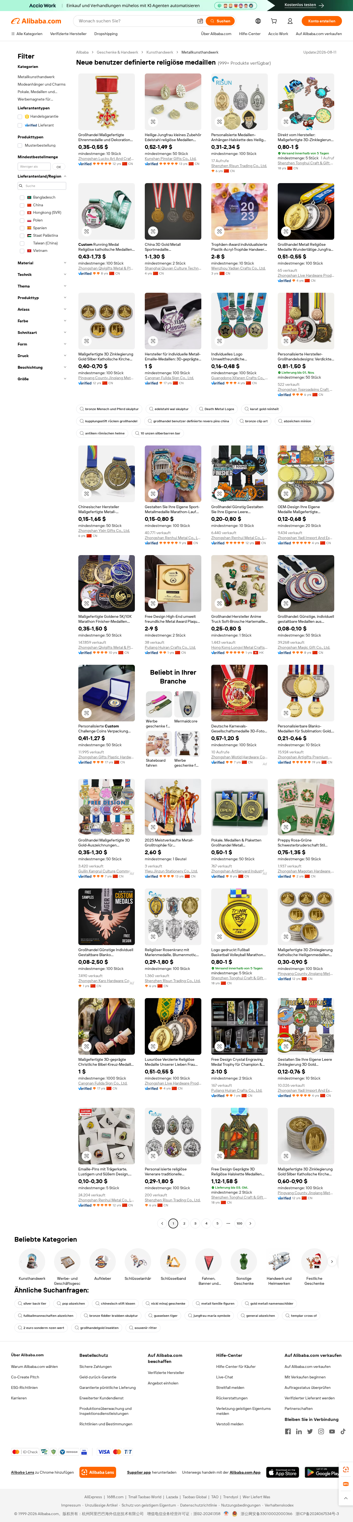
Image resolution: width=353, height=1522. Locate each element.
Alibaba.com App (245, 1472)
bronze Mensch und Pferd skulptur (112, 409)
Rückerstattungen (232, 1398)
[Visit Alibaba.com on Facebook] (288, 1431)
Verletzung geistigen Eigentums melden (243, 1411)
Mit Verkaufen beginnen (305, 1377)
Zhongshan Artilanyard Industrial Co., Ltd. (239, 871)
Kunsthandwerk (159, 52)
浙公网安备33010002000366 (266, 1514)
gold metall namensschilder (271, 1303)
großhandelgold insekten (99, 1328)
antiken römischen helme (105, 433)
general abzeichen (260, 1316)
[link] (346, 1469)
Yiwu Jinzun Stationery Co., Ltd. (171, 871)
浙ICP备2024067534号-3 (317, 1514)
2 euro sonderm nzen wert (43, 1328)
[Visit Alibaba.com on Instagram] (321, 1431)
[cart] (275, 22)
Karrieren (19, 1398)
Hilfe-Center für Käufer (236, 1366)
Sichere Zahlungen (95, 1366)
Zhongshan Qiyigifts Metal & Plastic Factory (106, 268)
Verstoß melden (230, 1424)
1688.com (115, 1497)
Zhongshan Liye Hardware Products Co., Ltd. (306, 275)
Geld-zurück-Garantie (97, 1377)
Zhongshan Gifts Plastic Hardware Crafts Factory (106, 757)
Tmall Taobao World (144, 1497)
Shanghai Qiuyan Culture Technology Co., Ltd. (173, 268)
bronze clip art (256, 421)
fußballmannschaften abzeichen (48, 1316)
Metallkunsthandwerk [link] (199, 52)
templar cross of (304, 1316)
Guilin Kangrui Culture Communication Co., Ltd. (106, 871)
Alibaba (82, 52)
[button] (200, 21)
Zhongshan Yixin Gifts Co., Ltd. (104, 530)
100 (239, 1223)
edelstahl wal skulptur (172, 409)
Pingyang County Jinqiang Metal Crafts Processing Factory (106, 378)
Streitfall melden (230, 1387)
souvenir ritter (146, 1328)
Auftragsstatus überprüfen (308, 1387)
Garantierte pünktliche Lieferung (107, 1387)
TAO (214, 1497)
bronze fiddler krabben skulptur (113, 1316)
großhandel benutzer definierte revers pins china (191, 421)
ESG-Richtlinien (24, 1387)
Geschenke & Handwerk (117, 52)
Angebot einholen (163, 1383)
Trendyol (230, 1497)
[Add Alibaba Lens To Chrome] (97, 1472)
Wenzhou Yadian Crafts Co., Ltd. (238, 268)
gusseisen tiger (166, 1316)
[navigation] (41, 638)
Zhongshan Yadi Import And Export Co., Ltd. (306, 538)
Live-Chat (224, 1377)
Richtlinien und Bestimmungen (105, 1424)
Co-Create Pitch (25, 1377)
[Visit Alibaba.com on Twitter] (310, 1431)
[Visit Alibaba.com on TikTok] (343, 1431)
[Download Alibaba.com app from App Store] (282, 1472)
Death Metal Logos (219, 409)
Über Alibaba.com (27, 1355)
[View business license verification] (226, 1513)
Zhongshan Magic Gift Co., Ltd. (304, 647)
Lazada (172, 1497)
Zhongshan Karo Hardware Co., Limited (106, 980)
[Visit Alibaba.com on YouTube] (332, 1431)
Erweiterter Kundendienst (101, 1398)
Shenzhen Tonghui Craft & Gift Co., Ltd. (306, 163)
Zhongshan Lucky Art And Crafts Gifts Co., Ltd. (106, 158)
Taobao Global (195, 1497)
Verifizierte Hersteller (166, 1372)
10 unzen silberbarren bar (160, 433)
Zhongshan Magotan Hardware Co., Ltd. (306, 871)
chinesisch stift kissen (118, 1303)
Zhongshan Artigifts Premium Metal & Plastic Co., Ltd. (306, 757)
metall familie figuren (217, 1303)
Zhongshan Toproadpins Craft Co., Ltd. (306, 389)
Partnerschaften (299, 1408)
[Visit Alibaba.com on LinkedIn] (299, 1431)
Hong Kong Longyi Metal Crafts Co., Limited (239, 647)
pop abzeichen (73, 1303)
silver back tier (34, 1303)
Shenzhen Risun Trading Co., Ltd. (239, 165)
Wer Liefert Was (256, 1497)
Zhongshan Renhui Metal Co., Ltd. (173, 538)
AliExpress (93, 1497)
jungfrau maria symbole (212, 1316)
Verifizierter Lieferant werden (310, 1398)
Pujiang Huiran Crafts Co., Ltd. (170, 647)
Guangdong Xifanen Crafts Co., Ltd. (239, 378)
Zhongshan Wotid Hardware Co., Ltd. (239, 757)
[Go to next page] (250, 1223)
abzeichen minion (297, 421)
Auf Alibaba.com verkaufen (308, 1366)
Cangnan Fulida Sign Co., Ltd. (169, 378)
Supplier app (139, 1472)
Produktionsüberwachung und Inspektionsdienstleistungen (105, 1411)
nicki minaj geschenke (168, 1303)
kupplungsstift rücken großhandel (111, 421)
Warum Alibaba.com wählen (34, 1366)
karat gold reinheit (264, 409)
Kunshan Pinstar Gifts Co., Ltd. (170, 158)
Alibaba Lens (22, 1472)
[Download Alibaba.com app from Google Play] (323, 1472)
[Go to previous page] (162, 1223)
